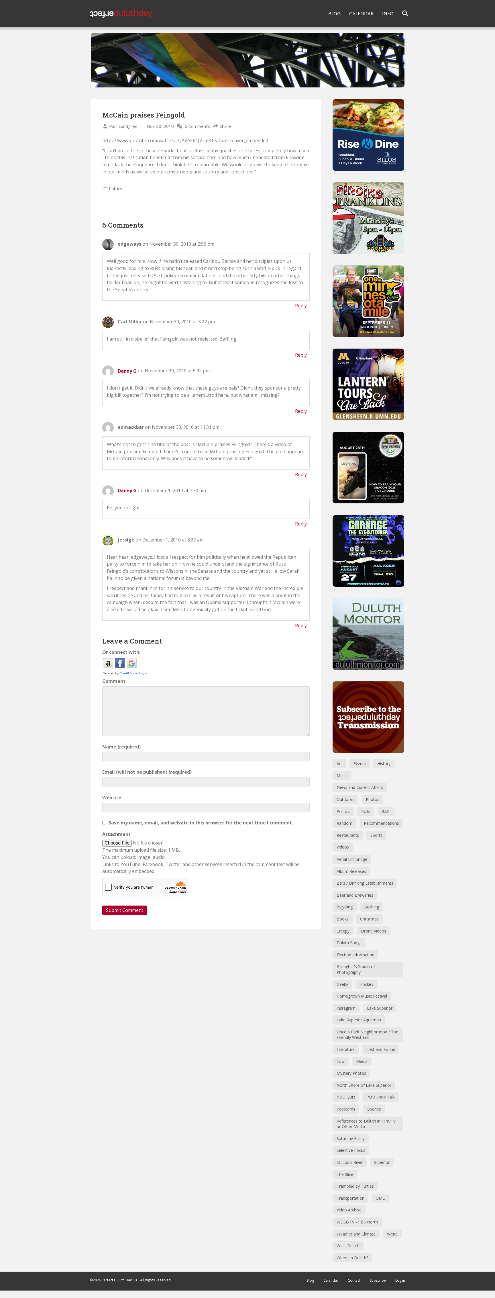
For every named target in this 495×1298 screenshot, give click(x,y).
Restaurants (348, 835)
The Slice (345, 1174)
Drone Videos (373, 931)
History (383, 763)
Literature (346, 1049)
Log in (400, 1280)
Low (341, 1061)
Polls (365, 811)
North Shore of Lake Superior (364, 1085)
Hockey (366, 984)
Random (344, 823)
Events (359, 763)
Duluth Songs (349, 942)
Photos (372, 799)
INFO (388, 13)
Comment (113, 681)
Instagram (346, 1008)
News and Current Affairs (360, 787)
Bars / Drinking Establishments (365, 883)
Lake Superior (379, 1008)
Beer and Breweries (355, 895)
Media (362, 1061)
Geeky (342, 984)
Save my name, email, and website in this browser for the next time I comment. (201, 823)
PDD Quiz (346, 1097)
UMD (381, 1198)
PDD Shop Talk (380, 1097)
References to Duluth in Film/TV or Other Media (366, 1123)
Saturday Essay (351, 1138)
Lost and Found (380, 1049)
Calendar (330, 1280)
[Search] (401, 13)
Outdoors (345, 799)
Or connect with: (121, 652)
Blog (310, 1280)
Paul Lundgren (123, 126)
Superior (382, 1162)
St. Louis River (350, 1162)
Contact (354, 1280)
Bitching (371, 907)
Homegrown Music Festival (362, 996)
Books (343, 919)
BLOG (334, 13)
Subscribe (378, 1280)
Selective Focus (351, 1150)
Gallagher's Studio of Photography (356, 969)
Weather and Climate (356, 1234)
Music (342, 775)
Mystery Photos (351, 1073)
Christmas (369, 919)
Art (339, 763)
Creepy (343, 931)
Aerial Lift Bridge (352, 859)
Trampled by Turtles (355, 1186)
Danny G (127, 371)
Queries (374, 1109)
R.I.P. (386, 811)
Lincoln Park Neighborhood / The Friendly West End (367, 1034)
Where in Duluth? (352, 1257)
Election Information (355, 954)
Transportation (350, 1198)
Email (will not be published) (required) (147, 772)
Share (225, 126)
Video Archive (349, 1210)
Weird (392, 1234)
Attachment (116, 834)
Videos (343, 847)
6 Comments (197, 126)
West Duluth (348, 1245)
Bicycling (345, 907)
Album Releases (351, 871)
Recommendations (381, 823)
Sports (376, 835)
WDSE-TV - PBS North (357, 1222)
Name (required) (121, 747)
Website (111, 797)
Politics (115, 188)
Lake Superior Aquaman (359, 1020)
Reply (301, 305)
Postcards (346, 1109)
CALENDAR (361, 13)
